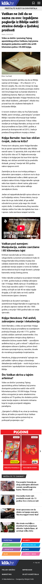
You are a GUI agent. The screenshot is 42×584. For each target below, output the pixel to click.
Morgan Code (29, 579)
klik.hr (8, 3)
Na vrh (37, 563)
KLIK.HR (12, 490)
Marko (4, 34)
